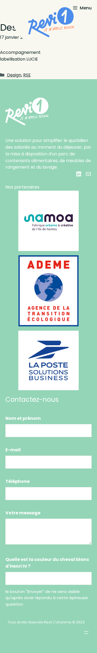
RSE (27, 75)
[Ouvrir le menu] (86, 632)
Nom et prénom (23, 418)
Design (14, 75)
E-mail (13, 450)
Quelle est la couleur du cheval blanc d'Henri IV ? (47, 562)
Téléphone (17, 481)
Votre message (22, 513)
